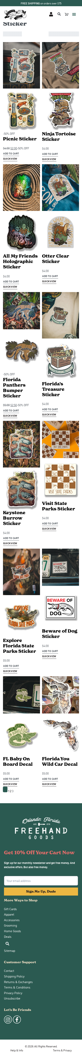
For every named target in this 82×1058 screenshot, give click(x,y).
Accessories (12, 920)
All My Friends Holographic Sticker (20, 261)
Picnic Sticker (20, 139)
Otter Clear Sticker (55, 258)
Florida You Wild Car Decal (60, 761)
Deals (7, 936)
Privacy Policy (13, 993)
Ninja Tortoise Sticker (59, 136)
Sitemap (9, 950)
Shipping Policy (14, 976)
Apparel (9, 914)
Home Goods (12, 931)
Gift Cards (10, 909)
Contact (9, 970)
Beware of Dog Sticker (59, 633)
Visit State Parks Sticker (58, 506)
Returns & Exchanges (18, 982)
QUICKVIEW (10, 158)
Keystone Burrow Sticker (14, 518)
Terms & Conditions (17, 987)
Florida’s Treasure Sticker (53, 389)
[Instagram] (8, 1020)
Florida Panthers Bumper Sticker (14, 388)
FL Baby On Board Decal (18, 761)
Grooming (10, 925)
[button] (74, 14)
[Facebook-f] (17, 1020)
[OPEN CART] (67, 14)
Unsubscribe (12, 998)
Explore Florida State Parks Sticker (19, 646)
